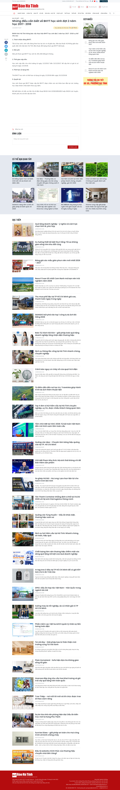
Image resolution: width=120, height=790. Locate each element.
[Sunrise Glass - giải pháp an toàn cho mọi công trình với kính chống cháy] (22, 739)
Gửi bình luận (73, 147)
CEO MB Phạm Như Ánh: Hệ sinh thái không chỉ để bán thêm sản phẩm (58, 461)
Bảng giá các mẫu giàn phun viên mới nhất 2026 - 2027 (97, 42)
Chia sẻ (6, 39)
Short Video (21, 13)
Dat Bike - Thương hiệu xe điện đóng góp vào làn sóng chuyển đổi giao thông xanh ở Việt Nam (48, 182)
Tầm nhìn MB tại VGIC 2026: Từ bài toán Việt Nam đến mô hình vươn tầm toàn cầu (57, 425)
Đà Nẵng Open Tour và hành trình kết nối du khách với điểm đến (22, 181)
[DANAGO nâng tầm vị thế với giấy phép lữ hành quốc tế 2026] (23, 195)
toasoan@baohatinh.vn (102, 786)
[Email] (6, 50)
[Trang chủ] (14, 13)
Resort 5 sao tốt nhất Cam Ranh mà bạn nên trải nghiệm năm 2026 (97, 70)
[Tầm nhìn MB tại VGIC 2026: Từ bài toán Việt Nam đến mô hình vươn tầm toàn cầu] (22, 430)
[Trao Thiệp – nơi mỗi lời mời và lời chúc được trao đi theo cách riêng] (22, 702)
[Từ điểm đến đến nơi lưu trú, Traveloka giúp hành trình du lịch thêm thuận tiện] (22, 393)
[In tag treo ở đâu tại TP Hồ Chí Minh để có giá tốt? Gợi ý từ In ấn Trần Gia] (22, 576)
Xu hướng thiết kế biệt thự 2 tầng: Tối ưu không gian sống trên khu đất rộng (56, 243)
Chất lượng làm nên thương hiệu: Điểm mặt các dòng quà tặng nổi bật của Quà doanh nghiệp (57, 553)
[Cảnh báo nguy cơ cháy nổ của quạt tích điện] (95, 30)
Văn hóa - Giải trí (50, 13)
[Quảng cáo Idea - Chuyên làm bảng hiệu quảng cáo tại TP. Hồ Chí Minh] (22, 448)
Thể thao (67, 13)
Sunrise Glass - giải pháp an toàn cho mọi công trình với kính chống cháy (57, 734)
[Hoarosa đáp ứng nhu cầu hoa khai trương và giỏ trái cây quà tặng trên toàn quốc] (22, 684)
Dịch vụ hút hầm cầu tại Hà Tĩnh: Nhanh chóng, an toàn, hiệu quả (57, 534)
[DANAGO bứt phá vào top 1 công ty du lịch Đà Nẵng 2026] (22, 321)
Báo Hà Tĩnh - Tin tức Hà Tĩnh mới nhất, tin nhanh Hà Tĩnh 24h (29, 7)
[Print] (6, 54)
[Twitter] (6, 46)
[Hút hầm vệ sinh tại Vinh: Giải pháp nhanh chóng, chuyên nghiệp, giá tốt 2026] (72, 169)
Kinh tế (36, 13)
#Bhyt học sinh (19, 129)
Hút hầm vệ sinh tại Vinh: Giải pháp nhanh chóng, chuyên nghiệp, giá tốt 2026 (72, 181)
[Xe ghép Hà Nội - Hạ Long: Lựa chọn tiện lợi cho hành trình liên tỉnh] (22, 484)
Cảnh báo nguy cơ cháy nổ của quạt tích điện (96, 35)
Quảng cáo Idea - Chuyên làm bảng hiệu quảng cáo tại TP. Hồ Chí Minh (57, 443)
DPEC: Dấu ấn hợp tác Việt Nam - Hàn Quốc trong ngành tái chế (58, 589)
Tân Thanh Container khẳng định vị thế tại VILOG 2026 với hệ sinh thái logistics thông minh (57, 498)
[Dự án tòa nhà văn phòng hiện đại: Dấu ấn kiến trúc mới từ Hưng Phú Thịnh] (22, 720)
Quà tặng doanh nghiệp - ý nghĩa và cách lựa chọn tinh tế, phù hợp (56, 225)
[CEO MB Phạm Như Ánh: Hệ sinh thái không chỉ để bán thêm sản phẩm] (22, 466)
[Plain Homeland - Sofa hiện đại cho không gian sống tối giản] (22, 666)
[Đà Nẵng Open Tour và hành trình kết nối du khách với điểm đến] (23, 169)
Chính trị (29, 13)
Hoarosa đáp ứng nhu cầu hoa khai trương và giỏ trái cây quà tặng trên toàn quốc (57, 679)
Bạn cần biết (15, 18)
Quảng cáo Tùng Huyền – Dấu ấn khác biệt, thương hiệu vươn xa (55, 516)
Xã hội (41, 13)
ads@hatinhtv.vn (103, 788)
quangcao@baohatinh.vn (92, 788)
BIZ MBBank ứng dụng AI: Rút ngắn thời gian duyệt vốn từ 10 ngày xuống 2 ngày (71, 207)
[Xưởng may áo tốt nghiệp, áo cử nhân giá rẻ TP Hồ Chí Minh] (22, 612)
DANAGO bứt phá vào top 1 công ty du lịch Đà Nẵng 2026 (55, 316)
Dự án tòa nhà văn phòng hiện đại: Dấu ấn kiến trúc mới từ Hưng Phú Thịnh (56, 715)
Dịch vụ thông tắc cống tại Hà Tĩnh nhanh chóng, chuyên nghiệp (57, 352)
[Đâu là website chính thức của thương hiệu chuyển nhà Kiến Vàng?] (22, 757)
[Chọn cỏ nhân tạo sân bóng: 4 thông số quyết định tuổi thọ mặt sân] (97, 169)
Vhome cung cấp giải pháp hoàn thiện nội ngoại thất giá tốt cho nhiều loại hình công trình (96, 208)
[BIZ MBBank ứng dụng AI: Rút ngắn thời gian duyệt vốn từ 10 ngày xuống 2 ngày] (72, 195)
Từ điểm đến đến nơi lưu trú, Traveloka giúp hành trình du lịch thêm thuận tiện (97, 61)
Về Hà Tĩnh (81, 13)
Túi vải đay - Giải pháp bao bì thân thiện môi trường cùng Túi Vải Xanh (55, 643)
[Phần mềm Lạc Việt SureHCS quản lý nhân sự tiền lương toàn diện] (22, 630)
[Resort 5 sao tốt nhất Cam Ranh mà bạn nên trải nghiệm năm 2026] (22, 284)
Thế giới (74, 13)
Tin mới (74, 6)
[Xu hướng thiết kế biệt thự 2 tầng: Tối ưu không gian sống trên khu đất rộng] (22, 248)
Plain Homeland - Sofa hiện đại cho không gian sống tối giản (57, 661)
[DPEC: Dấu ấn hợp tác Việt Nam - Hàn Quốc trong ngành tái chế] (22, 594)
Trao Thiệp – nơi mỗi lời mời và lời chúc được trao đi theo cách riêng (58, 697)
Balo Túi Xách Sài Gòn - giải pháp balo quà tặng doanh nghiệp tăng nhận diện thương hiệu (57, 334)
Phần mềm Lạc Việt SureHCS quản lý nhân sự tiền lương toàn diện (58, 625)
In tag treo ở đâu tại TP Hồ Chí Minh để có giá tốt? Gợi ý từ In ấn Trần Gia (57, 571)
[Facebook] (90, 1)
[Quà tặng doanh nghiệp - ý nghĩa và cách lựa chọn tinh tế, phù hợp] (22, 230)
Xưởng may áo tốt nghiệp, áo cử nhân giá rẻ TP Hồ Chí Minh (56, 607)
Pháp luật (60, 13)
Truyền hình (105, 6)
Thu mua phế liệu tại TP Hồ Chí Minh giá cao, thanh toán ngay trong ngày (55, 298)
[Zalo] (97, 1)
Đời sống (88, 13)
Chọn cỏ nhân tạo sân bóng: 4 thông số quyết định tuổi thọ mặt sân (96, 181)
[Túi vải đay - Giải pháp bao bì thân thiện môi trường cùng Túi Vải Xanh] (22, 648)
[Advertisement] (45, 107)
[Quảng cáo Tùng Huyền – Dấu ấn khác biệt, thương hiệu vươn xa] (22, 521)
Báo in (82, 6)
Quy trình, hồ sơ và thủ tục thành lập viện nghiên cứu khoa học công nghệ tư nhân (47, 207)
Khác (22, 18)
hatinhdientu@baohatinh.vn (100, 784)
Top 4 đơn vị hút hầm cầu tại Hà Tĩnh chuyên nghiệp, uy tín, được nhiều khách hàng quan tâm (97, 51)
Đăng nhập (104, 1)
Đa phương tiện (93, 6)
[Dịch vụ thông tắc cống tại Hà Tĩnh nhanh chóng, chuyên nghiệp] (22, 357)
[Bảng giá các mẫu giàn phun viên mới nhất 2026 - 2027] (22, 266)
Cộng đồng (104, 13)
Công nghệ (95, 13)
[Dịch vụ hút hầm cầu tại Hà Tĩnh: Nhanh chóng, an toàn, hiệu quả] (22, 539)
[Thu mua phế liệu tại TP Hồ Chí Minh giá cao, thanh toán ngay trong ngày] (22, 303)
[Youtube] (94, 1)
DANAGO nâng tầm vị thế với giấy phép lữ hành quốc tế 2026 (22, 207)
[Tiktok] (92, 1)
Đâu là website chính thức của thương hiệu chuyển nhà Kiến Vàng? (55, 752)
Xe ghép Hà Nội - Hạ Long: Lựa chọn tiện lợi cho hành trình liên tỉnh (56, 479)
